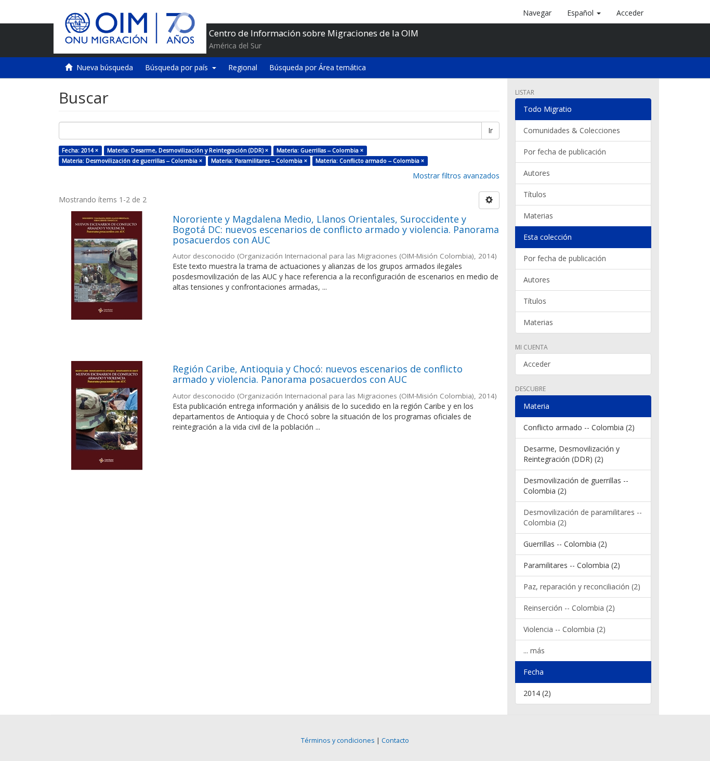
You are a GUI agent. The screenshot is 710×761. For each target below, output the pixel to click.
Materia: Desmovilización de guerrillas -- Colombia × (132, 160)
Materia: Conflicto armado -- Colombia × (369, 160)
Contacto (395, 740)
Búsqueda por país (178, 67)
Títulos (534, 194)
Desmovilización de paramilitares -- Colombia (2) (582, 517)
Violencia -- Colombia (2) (564, 629)
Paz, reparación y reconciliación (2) (581, 586)
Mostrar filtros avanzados (456, 175)
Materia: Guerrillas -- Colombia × (320, 150)
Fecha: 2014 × (80, 150)
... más (534, 650)
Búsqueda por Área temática (317, 67)
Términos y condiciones (338, 740)
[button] (584, 13)
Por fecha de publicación (564, 152)
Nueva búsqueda (104, 67)
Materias (538, 216)
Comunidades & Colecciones (571, 130)
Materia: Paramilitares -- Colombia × (259, 160)
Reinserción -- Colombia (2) (569, 608)
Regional (242, 67)
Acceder (536, 364)
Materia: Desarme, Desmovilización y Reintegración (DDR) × (187, 150)
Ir (490, 130)
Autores (536, 173)
